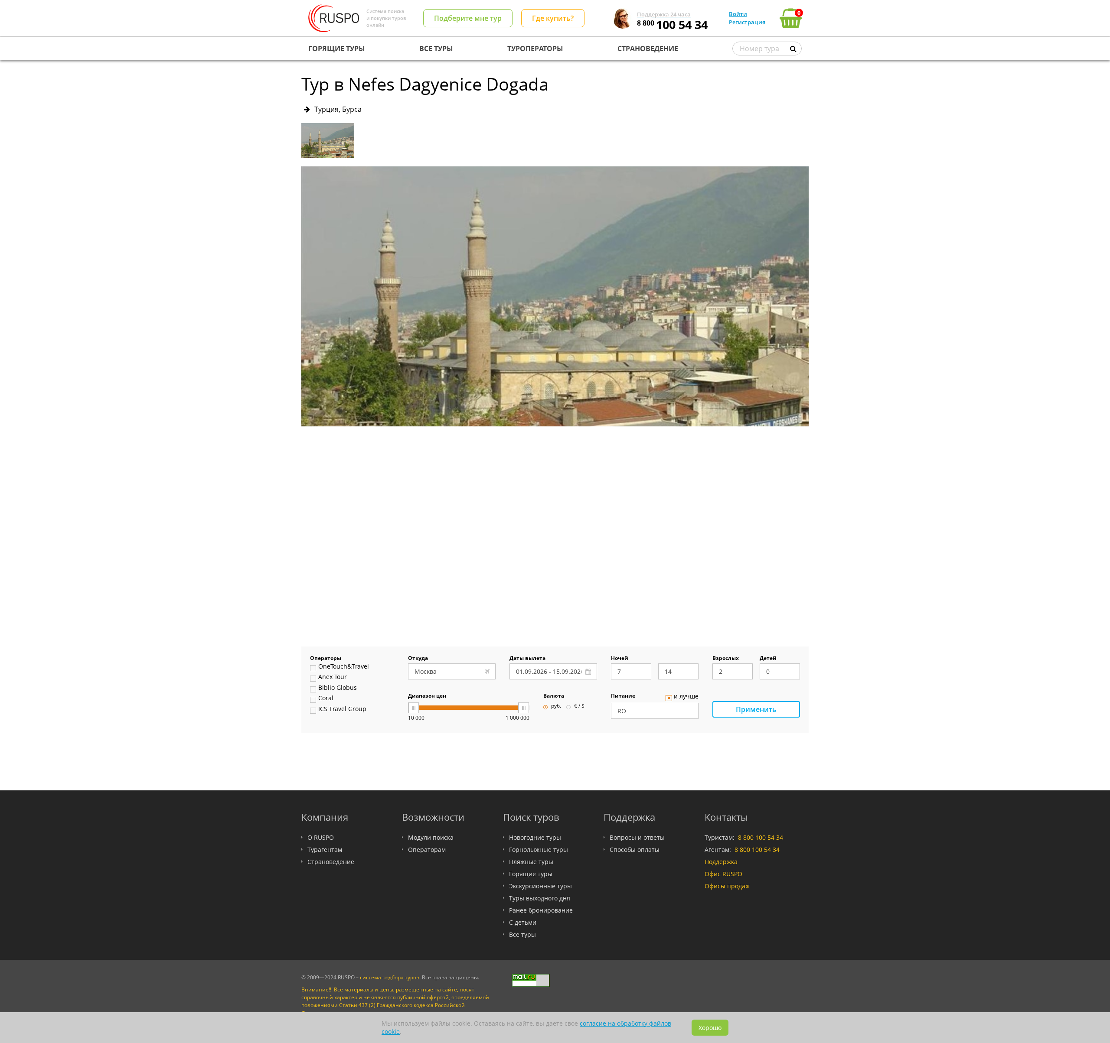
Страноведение (330, 862)
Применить (756, 709)
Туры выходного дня (539, 898)
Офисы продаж (727, 886)
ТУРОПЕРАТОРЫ (535, 48)
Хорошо (710, 1028)
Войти (738, 14)
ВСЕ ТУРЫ (436, 48)
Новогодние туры (535, 837)
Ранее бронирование (541, 910)
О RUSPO (320, 837)
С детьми (522, 922)
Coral (325, 698)
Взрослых (725, 659)
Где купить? (553, 18)
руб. (556, 706)
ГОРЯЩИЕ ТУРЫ (336, 48)
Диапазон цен (427, 696)
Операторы (325, 659)
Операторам (427, 849)
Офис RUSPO (723, 874)
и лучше (686, 696)
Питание (623, 696)
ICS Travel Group (342, 709)
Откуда (418, 659)
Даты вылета (527, 659)
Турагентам (324, 849)
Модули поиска (431, 837)
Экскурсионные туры (540, 886)
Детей (768, 659)
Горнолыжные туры (538, 849)
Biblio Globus (337, 688)
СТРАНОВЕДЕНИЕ (647, 48)
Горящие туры (530, 874)
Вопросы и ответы (637, 837)
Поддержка (721, 862)
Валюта (553, 696)
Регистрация (747, 22)
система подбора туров (389, 977)
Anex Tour (332, 677)
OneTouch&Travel (343, 666)
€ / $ (579, 706)
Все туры (522, 934)
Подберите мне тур (468, 18)
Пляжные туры (531, 862)
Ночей (619, 659)
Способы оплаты (634, 849)
